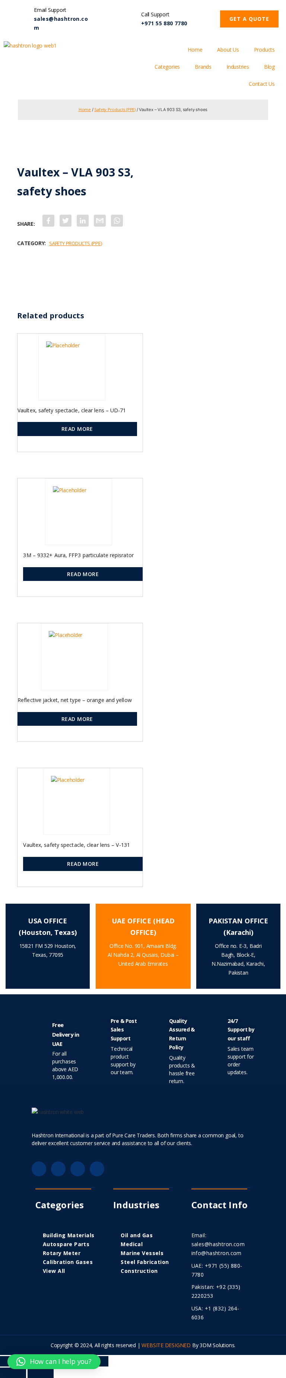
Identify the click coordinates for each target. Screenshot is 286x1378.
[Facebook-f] (39, 1168)
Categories (167, 66)
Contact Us (262, 83)
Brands (203, 66)
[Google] (58, 1168)
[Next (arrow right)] (41, 1373)
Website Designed (166, 1345)
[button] (249, 18)
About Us (228, 49)
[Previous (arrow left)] (13, 1373)
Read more (77, 428)
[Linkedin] (77, 1168)
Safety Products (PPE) (115, 109)
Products (264, 49)
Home (195, 49)
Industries (237, 66)
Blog (269, 66)
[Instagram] (97, 1168)
